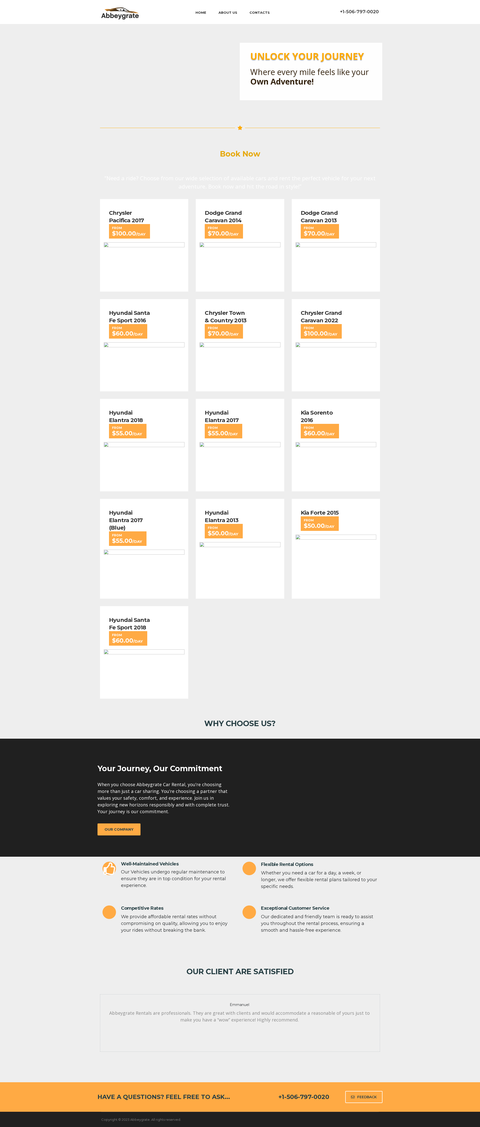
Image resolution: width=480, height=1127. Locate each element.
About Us (227, 13)
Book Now (240, 154)
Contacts (260, 13)
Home (201, 13)
